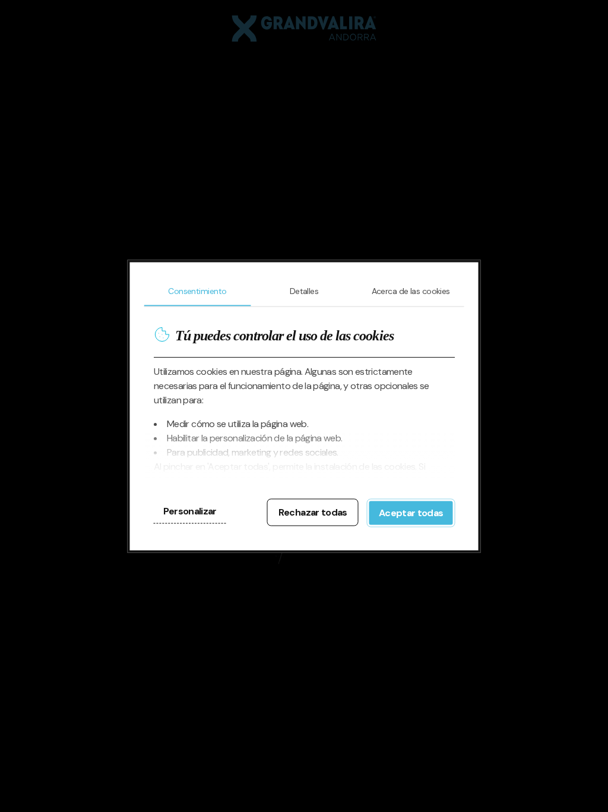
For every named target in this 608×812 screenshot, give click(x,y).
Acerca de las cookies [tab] (411, 290)
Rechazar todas (312, 511)
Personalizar (190, 510)
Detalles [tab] (304, 290)
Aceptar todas (411, 512)
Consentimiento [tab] (197, 290)
